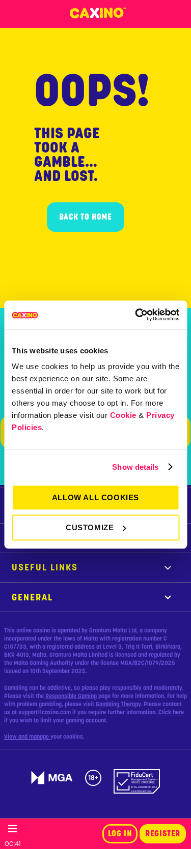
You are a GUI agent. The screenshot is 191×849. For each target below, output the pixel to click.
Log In (120, 834)
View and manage (27, 736)
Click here (171, 712)
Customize (90, 527)
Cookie (123, 415)
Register (162, 834)
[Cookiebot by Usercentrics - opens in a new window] (136, 314)
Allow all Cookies (95, 497)
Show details (135, 467)
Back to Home (85, 217)
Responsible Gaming (71, 696)
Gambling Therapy (118, 704)
